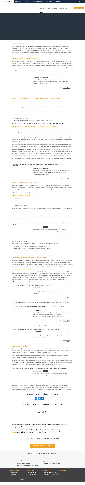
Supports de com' (37, 1)
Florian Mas (46, 422)
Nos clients (13, 477)
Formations (18, 1)
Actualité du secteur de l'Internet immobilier (26, 456)
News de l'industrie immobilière (23, 463)
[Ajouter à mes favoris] (61, 87)
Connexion (81, 1)
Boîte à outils (49, 1)
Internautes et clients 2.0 (35, 431)
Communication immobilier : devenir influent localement (34, 429)
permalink (61, 431)
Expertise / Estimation (43, 432)
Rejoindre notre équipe (15, 476)
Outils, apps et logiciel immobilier (46, 431)
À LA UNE (42, 8)
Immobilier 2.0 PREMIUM (32, 472)
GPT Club (27, 1)
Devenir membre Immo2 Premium (42, 446)
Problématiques (62, 8)
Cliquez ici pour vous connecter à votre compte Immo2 (42, 440)
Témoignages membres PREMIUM (17, 479)
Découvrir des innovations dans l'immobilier (53, 458)
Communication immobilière (33, 476)
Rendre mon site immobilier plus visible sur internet (28, 465)
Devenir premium (79, 8)
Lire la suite (66, 87)
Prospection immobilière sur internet (52, 463)
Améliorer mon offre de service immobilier (53, 456)
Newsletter (43, 12)
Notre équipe (13, 474)
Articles (47, 8)
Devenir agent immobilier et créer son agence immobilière (29, 460)
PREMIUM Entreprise (32, 474)
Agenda (58, 1)
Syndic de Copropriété (33, 432)
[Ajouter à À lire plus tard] (69, 75)
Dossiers (54, 8)
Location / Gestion (25, 432)
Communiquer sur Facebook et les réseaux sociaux (55, 429)
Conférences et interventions (34, 477)
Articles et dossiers (7, 1)
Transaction (18, 432)
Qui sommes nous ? (14, 472)
